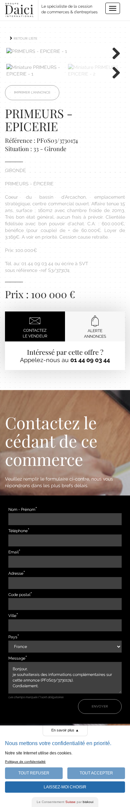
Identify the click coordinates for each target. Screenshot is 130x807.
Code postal (19, 594)
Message (16, 658)
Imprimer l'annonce (32, 92)
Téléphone (18, 530)
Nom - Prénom (21, 509)
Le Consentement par (65, 802)
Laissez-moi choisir (65, 787)
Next (113, 53)
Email (13, 552)
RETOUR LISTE (25, 38)
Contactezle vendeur (35, 333)
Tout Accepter (96, 773)
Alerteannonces (95, 333)
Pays (12, 637)
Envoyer (100, 706)
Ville (12, 615)
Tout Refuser (33, 773)
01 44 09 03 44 (90, 359)
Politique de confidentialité (25, 761)
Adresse (15, 573)
